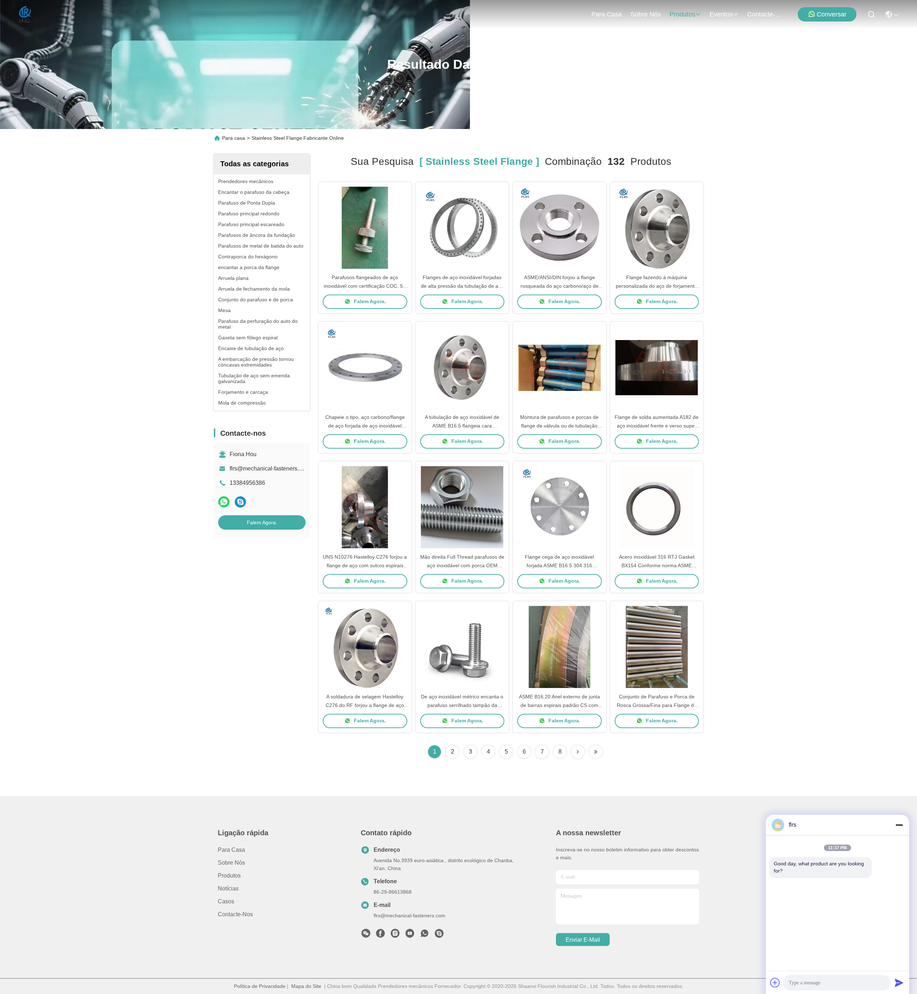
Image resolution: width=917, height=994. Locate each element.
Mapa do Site (306, 986)
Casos (226, 901)
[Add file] (775, 982)
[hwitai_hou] (439, 935)
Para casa (606, 14)
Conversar (831, 14)
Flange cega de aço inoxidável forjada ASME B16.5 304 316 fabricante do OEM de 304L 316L (559, 565)
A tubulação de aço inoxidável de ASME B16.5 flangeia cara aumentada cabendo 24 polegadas (462, 425)
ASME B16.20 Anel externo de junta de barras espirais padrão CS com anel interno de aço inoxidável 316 (559, 705)
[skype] (240, 501)
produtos (682, 14)
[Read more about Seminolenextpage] (577, 751)
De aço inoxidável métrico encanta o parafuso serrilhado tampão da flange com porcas (462, 705)
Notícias (228, 888)
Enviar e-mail (583, 940)
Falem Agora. (262, 522)
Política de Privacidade (259, 986)
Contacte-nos (764, 14)
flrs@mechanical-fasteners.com (269, 468)
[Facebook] (380, 935)
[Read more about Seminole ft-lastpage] (595, 751)
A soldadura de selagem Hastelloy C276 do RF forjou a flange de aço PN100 (365, 705)
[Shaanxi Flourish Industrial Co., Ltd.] (25, 14)
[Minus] (899, 825)
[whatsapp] (223, 501)
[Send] (899, 982)
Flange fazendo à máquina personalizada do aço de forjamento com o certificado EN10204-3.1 (656, 285)
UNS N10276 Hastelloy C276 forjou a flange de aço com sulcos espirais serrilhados (365, 565)
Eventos (721, 14)
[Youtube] (410, 935)
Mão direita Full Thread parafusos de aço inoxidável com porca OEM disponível (462, 565)
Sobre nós (645, 14)
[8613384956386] (424, 935)
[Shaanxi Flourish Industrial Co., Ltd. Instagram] (395, 935)
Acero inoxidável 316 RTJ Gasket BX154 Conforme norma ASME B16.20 (657, 565)
